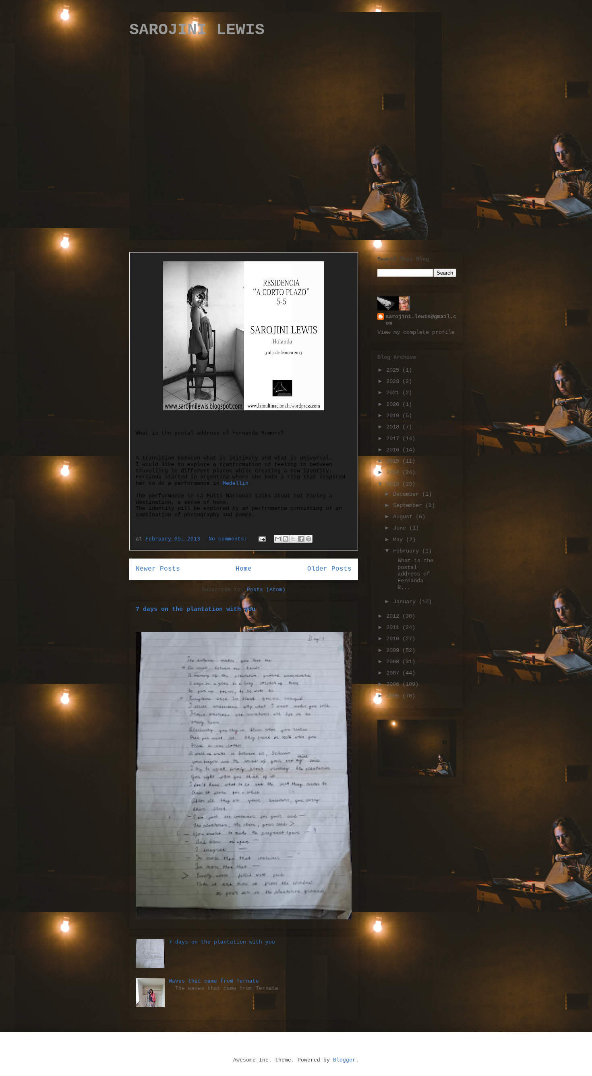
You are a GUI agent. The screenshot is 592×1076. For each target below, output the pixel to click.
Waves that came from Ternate (214, 981)
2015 (394, 461)
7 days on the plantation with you (195, 609)
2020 (394, 404)
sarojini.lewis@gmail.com (420, 319)
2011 (394, 627)
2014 (394, 472)
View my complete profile (416, 332)
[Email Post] (262, 539)
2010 (394, 638)
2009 (394, 650)
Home (244, 569)
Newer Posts (158, 569)
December (407, 494)
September (409, 505)
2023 (394, 381)
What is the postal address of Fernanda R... (412, 574)
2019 (394, 415)
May (399, 539)
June (401, 528)
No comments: (229, 539)
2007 (394, 673)
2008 (394, 661)
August (404, 516)
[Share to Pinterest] (308, 539)
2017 (394, 438)
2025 (394, 370)
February (407, 551)
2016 (394, 450)
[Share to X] (293, 539)
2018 (394, 427)
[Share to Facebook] (301, 539)
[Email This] (278, 539)
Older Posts (329, 569)
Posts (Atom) (266, 590)
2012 (394, 616)
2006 (394, 684)
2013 (394, 484)
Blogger (344, 1060)
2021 (394, 392)
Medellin (235, 483)
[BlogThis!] (286, 539)
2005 (394, 696)
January (406, 601)
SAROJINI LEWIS (197, 30)
